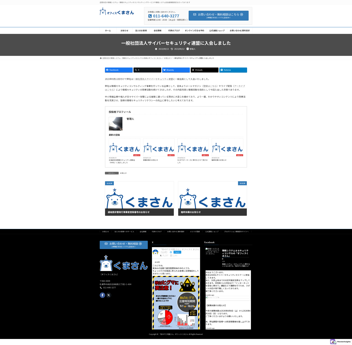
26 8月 (157, 262)
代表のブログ (157, 231)
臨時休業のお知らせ (219, 160)
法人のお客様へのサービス (124, 231)
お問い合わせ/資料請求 (175, 231)
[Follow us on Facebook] (102, 295)
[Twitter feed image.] (176, 309)
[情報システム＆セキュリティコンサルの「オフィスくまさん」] (212, 251)
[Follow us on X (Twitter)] (108, 295)
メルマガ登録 (195, 231)
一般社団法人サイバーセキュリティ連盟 (153, 79)
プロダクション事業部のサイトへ (236, 231)
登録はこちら (210, 86)
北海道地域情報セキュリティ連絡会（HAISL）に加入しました (122, 161)
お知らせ (137, 155)
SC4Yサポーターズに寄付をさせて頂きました (192, 161)
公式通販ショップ (211, 231)
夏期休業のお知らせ (150, 160)
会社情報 (143, 231)
